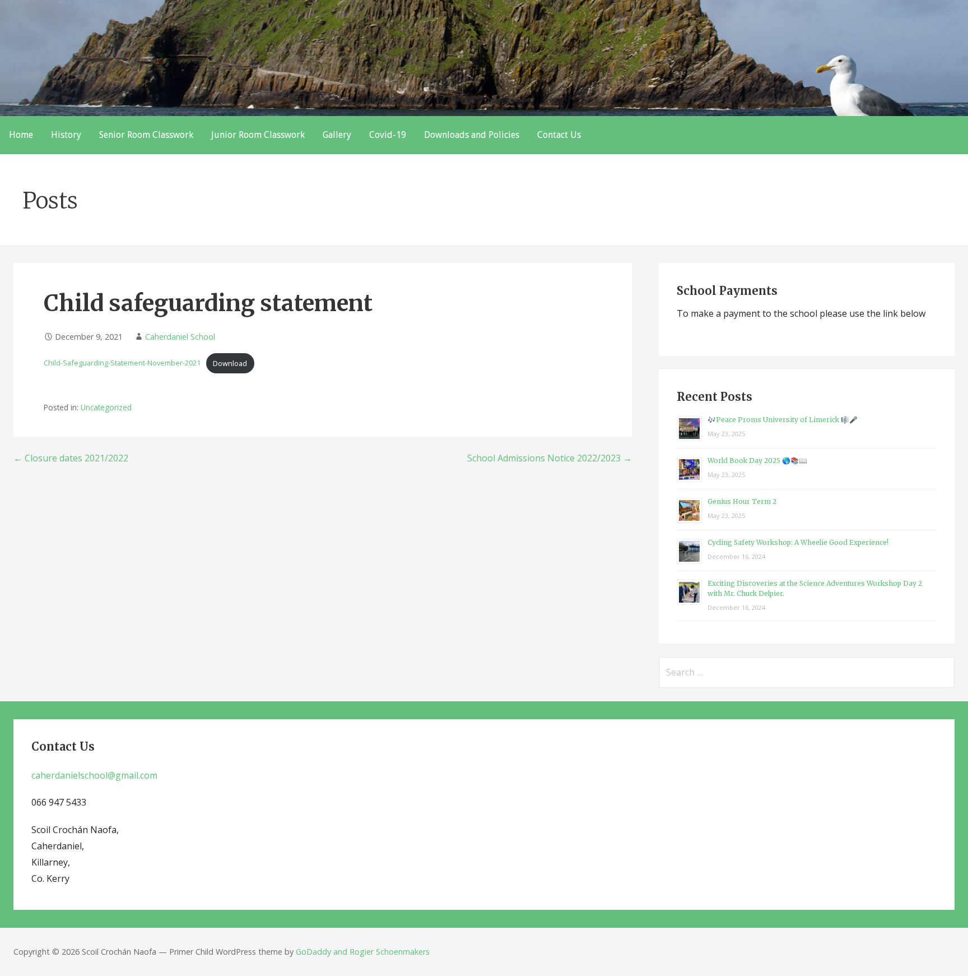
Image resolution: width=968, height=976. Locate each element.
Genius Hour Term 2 (742, 501)
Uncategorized (106, 407)
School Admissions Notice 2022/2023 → (549, 458)
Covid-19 (387, 134)
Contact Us (559, 134)
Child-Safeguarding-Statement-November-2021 (122, 363)
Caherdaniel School (180, 336)
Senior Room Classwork (146, 134)
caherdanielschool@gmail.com (94, 775)
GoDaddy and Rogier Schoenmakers (363, 951)
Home (21, 134)
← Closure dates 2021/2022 (70, 458)
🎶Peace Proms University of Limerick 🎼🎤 (783, 419)
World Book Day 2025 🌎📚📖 (757, 460)
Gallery (337, 134)
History (66, 134)
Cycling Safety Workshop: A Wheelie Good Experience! (798, 542)
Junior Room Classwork (258, 134)
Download (230, 363)
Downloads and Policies (471, 134)
